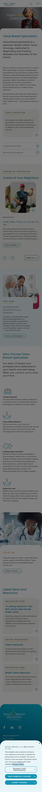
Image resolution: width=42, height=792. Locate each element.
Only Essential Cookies (19, 776)
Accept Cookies (19, 782)
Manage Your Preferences (19, 769)
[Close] (39, 743)
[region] (21, 766)
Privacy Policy (18, 764)
